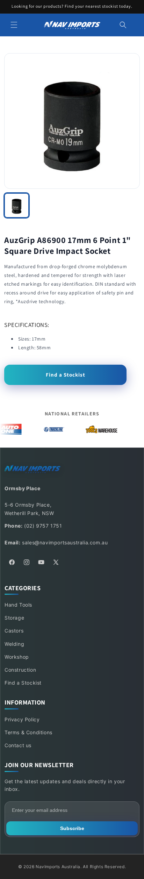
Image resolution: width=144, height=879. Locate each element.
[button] (14, 25)
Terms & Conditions (28, 732)
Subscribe (72, 828)
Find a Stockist (65, 374)
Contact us (18, 745)
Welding (14, 644)
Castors (14, 631)
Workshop (17, 657)
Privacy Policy (22, 719)
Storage (14, 618)
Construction (20, 670)
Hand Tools (18, 605)
